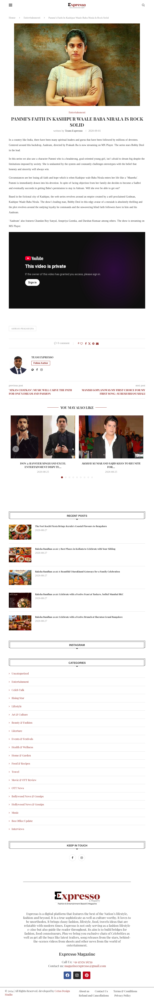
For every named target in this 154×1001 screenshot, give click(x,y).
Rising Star (18, 698)
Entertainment (32, 17)
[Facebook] (72, 857)
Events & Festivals (22, 739)
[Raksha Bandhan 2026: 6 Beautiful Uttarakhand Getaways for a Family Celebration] (20, 577)
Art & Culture (20, 714)
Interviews (18, 829)
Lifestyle (17, 706)
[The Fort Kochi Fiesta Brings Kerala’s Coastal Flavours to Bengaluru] (20, 532)
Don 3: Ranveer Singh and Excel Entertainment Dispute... (43, 465)
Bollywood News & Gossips (28, 796)
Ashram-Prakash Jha (22, 328)
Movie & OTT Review (24, 780)
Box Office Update (22, 821)
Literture (17, 731)
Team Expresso (74, 130)
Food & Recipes (21, 763)
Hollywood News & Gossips (28, 804)
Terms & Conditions (125, 991)
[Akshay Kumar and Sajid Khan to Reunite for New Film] (111, 436)
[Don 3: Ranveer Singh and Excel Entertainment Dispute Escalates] (43, 436)
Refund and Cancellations (94, 995)
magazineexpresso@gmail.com (85, 966)
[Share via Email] (97, 343)
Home (12, 17)
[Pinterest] (86, 975)
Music (15, 812)
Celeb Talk (18, 690)
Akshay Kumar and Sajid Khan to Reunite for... (111, 465)
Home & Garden (21, 755)
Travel (15, 771)
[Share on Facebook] (86, 343)
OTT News (18, 788)
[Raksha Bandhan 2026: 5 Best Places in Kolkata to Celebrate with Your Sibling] (20, 554)
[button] (16, 449)
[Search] (143, 5)
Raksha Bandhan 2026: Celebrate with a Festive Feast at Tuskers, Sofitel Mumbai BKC (79, 594)
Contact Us (101, 991)
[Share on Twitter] (89, 343)
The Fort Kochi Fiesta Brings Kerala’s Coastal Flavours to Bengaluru (71, 526)
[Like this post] (81, 343)
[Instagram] (81, 857)
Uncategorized (20, 673)
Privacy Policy (122, 995)
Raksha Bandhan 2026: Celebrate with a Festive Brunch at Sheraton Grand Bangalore (79, 616)
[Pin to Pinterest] (93, 343)
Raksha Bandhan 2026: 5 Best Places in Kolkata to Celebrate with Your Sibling (75, 548)
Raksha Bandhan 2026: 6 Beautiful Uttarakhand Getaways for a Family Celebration (77, 571)
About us (84, 991)
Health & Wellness (22, 747)
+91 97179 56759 (82, 962)
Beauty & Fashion (22, 722)
